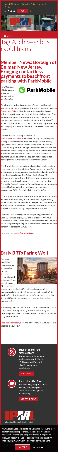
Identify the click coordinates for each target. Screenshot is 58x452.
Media (44, 4)
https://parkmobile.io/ (24, 233)
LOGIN (23, 11)
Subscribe (26, 373)
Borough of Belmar (9, 111)
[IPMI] (20, 22)
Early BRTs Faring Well (24, 252)
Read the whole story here (12, 322)
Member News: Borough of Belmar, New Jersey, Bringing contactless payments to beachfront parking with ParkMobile (28, 71)
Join (18, 4)
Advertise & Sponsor (31, 4)
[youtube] (14, 11)
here (47, 440)
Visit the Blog (28, 399)
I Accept (22, 447)
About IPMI (9, 4)
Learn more (37, 447)
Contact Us (9, 7)
